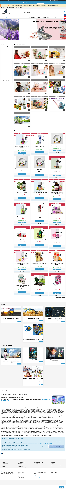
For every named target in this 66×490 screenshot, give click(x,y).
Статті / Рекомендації (6, 345)
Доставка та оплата (31, 17)
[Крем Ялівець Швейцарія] (39, 139)
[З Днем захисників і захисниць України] (11, 312)
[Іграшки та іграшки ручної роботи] (57, 87)
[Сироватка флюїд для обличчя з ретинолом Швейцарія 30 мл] (39, 208)
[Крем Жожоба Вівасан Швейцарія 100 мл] (39, 256)
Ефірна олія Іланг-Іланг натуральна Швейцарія (22, 264)
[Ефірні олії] (39, 54)
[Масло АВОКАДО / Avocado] (22, 185)
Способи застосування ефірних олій (6, 57)
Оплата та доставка (21, 462)
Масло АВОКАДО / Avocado (22, 192)
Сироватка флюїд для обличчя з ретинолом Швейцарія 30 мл (39, 215)
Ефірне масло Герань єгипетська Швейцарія (57, 240)
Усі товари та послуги (60, 297)
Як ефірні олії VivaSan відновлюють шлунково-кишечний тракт (55, 360)
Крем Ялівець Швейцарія (39, 146)
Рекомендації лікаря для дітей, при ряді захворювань (6, 60)
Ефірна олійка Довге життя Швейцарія (39, 192)
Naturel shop (53, 463)
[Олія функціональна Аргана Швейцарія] (57, 162)
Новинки (57, 96)
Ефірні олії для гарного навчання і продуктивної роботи (33, 379)
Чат (62, 487)
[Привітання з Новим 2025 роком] (33, 353)
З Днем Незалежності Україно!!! (33, 318)
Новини (3, 304)
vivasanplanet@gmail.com (38, 477)
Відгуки (3, 73)
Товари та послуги (15, 17)
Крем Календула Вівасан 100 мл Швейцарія (57, 264)
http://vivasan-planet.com (38, 475)
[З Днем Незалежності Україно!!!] (33, 312)
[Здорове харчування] (22, 103)
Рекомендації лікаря (54, 17)
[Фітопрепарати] (22, 70)
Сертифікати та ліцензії (6, 71)
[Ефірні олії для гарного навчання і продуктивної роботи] (33, 371)
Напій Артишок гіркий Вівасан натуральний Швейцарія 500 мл (57, 193)
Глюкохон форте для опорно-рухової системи (57, 287)
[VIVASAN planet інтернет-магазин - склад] (6, 11)
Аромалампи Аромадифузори (39, 96)
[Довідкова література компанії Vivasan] (22, 120)
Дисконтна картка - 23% (38, 462)
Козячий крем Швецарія (22, 239)
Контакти (39, 17)
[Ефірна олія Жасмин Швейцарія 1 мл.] (22, 162)
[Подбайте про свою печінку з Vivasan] (11, 353)
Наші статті (20, 463)
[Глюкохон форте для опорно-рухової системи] (57, 279)
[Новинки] (57, 103)
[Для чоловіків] (22, 87)
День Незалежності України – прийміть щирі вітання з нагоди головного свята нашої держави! (33, 337)
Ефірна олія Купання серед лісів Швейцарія (22, 217)
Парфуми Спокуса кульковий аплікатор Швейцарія (22, 147)
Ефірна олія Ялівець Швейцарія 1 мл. (57, 145)
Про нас (23, 17)
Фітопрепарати (22, 63)
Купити (22, 152)
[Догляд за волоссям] (57, 70)
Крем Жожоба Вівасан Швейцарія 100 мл (39, 263)
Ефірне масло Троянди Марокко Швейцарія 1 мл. (39, 169)
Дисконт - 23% (46, 17)
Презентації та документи (4, 52)
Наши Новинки (40, 2)
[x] (2, 453)
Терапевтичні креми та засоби (39, 63)
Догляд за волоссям (57, 63)
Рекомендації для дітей (22, 467)
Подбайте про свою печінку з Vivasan (11, 359)
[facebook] (1, 453)
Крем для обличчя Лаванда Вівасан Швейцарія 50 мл (57, 217)
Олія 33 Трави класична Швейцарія (39, 239)
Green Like (53, 462)
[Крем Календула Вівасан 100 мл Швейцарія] (57, 256)
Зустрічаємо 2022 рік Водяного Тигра (54, 318)
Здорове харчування (22, 96)
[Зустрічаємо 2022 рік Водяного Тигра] (55, 312)
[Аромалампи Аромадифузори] (39, 103)
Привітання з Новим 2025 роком (33, 359)
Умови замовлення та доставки (6, 64)
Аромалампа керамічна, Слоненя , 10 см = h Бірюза (22, 286)
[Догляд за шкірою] (39, 87)
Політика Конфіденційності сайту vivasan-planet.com (6, 80)
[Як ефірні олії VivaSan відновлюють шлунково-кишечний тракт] (55, 353)
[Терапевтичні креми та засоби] (39, 70)
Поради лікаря (20, 466)
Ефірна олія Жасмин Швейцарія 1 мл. (22, 168)
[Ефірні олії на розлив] (57, 54)
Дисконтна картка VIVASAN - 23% (5, 67)
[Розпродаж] (22, 54)
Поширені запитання (5, 75)
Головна (8, 17)
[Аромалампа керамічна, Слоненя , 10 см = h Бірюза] (22, 279)
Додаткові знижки (37, 463)
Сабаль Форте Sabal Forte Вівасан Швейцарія (39, 287)
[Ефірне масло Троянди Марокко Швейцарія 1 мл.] (39, 162)
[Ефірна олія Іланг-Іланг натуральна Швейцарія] (22, 256)
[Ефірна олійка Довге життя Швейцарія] (39, 185)
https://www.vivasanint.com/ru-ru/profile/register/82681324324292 (38, 443)
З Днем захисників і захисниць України (11, 318)
